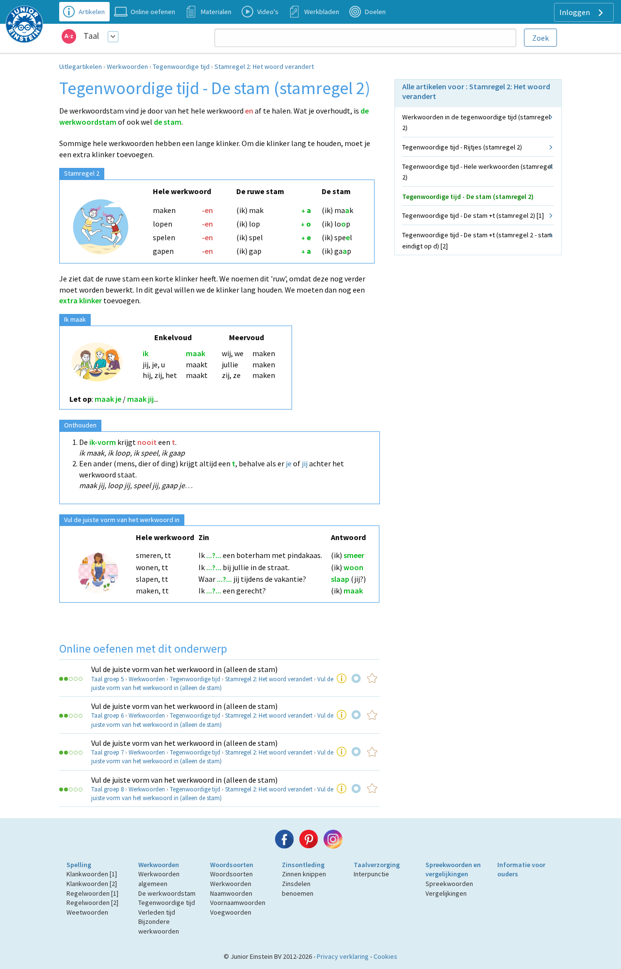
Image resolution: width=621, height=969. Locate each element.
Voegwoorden (230, 912)
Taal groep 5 (107, 679)
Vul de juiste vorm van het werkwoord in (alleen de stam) (184, 669)
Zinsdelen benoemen (297, 888)
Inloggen (575, 12)
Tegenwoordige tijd (181, 66)
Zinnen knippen (304, 874)
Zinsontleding (303, 864)
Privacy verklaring (343, 956)
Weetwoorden (87, 912)
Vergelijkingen (446, 893)
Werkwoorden (127, 66)
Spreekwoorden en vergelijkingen (453, 869)
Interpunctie (371, 874)
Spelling (78, 864)
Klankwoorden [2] (91, 883)
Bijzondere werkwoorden (158, 926)
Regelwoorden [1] (92, 893)
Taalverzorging (377, 864)
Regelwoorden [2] (92, 902)
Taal (91, 35)
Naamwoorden (231, 893)
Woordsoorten (231, 864)
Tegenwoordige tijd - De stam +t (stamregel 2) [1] (473, 215)
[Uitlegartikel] (341, 678)
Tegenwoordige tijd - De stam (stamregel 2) (468, 196)
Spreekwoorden (449, 883)
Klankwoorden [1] (91, 874)
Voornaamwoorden (237, 902)
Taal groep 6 (107, 715)
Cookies (385, 956)
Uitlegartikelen (80, 66)
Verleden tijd (156, 912)
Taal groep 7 (107, 752)
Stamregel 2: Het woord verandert (264, 66)
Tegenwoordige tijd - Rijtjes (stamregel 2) (462, 147)
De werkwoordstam (167, 893)
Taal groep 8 (107, 789)
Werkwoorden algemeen (159, 879)
